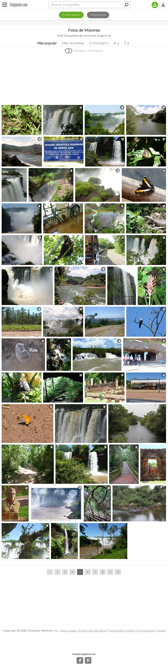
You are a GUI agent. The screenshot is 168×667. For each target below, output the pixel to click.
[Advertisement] (84, 79)
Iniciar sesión (71, 14)
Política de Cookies (122, 630)
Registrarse (98, 14)
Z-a (126, 43)
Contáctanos (146, 630)
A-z (116, 43)
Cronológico (99, 43)
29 (117, 571)
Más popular (47, 43)
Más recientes (73, 43)
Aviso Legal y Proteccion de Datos (84, 630)
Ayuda (161, 630)
